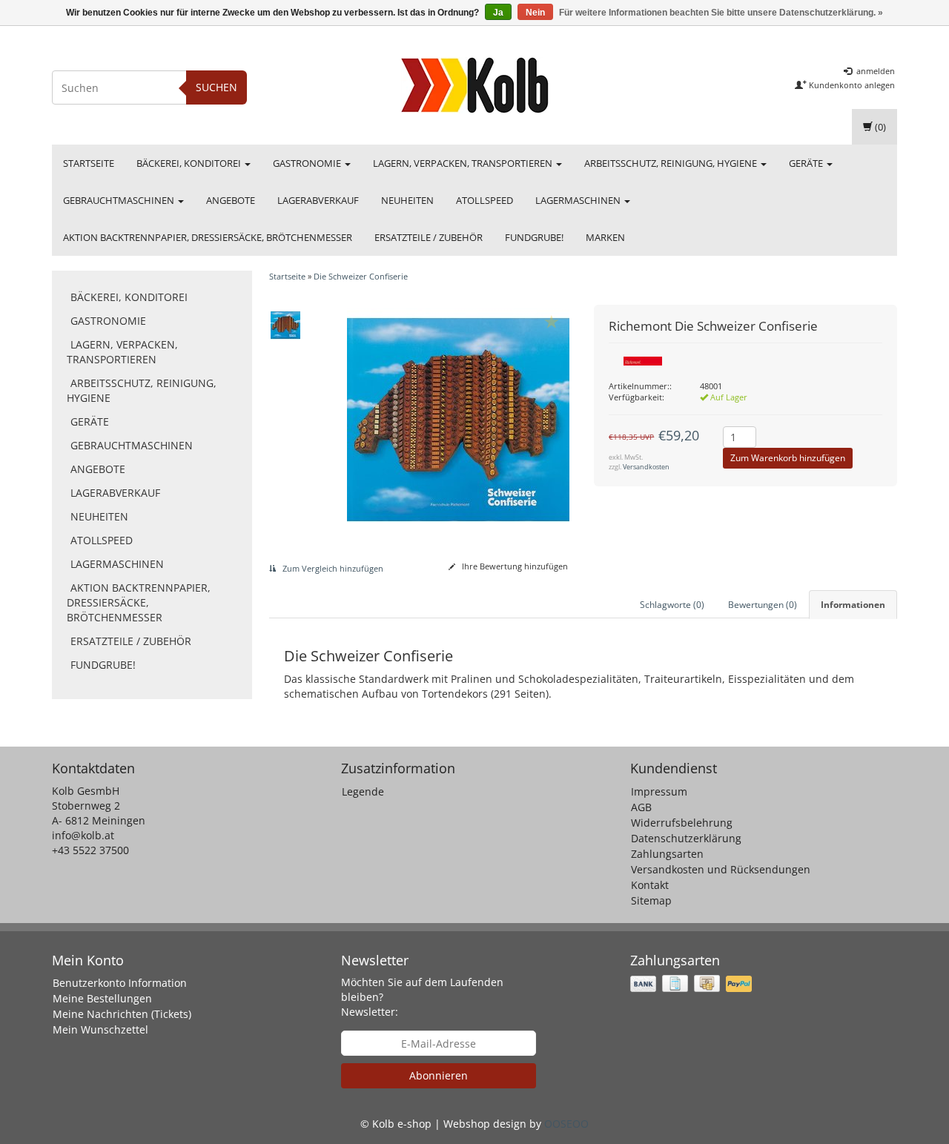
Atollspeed (484, 200)
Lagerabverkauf (318, 200)
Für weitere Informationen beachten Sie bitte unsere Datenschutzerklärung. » (721, 12)
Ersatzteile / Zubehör (428, 237)
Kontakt (650, 885)
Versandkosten (646, 467)
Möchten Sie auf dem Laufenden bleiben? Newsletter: (422, 997)
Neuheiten (407, 200)
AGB (641, 807)
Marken (605, 237)
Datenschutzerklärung (686, 838)
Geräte (807, 163)
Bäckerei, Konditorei (189, 163)
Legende (363, 791)
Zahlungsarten (667, 854)
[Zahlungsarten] (692, 983)
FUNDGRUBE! (534, 237)
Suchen (216, 87)
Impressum (659, 791)
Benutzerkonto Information (120, 983)
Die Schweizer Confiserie (361, 276)
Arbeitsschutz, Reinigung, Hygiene (671, 163)
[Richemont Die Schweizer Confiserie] (285, 324)
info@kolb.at (83, 835)
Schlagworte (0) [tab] (672, 604)
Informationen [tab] (853, 604)
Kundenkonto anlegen (851, 84)
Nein (535, 12)
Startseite (88, 163)
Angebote (230, 200)
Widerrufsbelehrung (682, 823)
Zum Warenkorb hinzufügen (787, 458)
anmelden (874, 70)
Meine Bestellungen (102, 998)
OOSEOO (566, 1124)
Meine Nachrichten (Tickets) (122, 1014)
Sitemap (651, 900)
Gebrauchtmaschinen (119, 200)
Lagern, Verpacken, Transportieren (464, 163)
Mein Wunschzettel (100, 1029)
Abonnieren (438, 1075)
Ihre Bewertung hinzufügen (514, 566)
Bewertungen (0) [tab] (762, 604)
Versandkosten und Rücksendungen (720, 869)
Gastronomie (308, 163)
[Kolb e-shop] (474, 85)
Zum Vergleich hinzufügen (331, 568)
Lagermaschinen (579, 200)
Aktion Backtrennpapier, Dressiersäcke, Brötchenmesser (207, 237)
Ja (498, 12)
